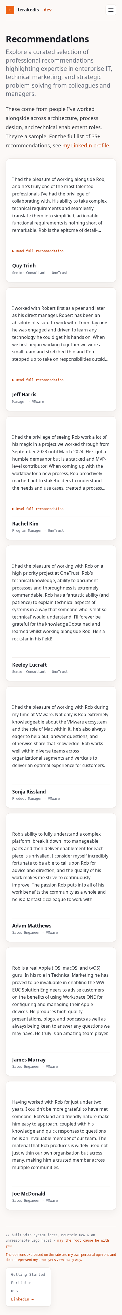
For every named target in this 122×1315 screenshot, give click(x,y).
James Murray (29, 1059)
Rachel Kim (25, 523)
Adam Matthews (31, 925)
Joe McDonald (28, 1193)
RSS (14, 1291)
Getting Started (28, 1274)
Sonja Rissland (29, 791)
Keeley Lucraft (29, 664)
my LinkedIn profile (85, 145)
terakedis (30, 10)
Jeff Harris (24, 394)
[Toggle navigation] (111, 10)
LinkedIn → (22, 1299)
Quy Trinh (24, 265)
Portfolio (21, 1283)
